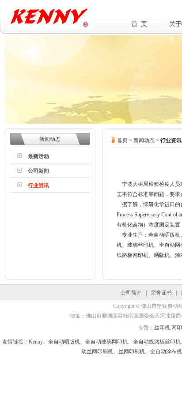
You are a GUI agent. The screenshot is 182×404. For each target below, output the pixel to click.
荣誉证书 (161, 293)
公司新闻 (38, 171)
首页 (122, 140)
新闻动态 (144, 140)
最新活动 (38, 156)
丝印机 (162, 328)
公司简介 (131, 293)
